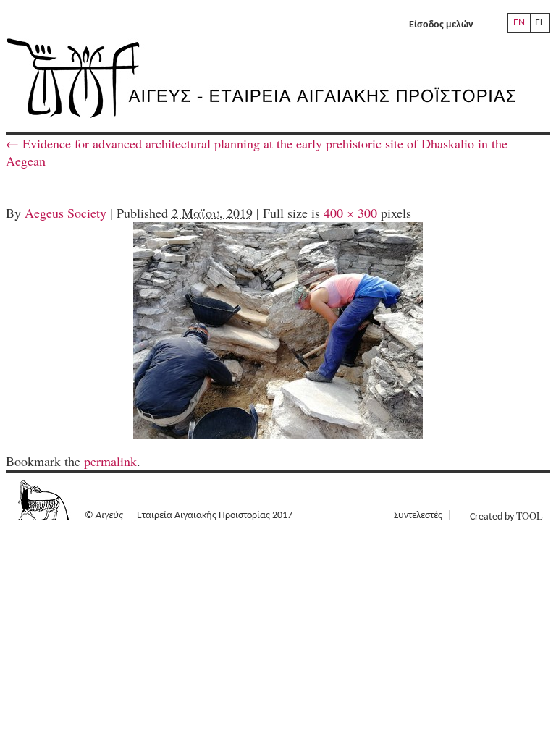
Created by (506, 515)
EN (519, 22)
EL (539, 22)
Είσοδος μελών (441, 25)
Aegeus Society (65, 212)
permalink (110, 461)
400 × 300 (350, 212)
